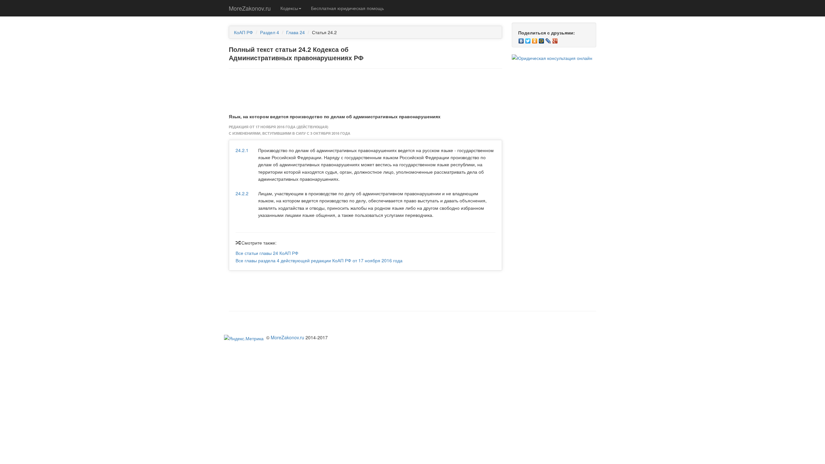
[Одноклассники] (534, 39)
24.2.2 (242, 193)
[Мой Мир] (541, 39)
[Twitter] (528, 39)
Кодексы (289, 8)
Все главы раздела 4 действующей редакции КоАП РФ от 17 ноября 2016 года (319, 260)
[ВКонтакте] (521, 39)
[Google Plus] (555, 39)
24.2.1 (242, 150)
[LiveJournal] (548, 39)
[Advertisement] (365, 89)
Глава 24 (295, 32)
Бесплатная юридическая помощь (347, 8)
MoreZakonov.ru (250, 8)
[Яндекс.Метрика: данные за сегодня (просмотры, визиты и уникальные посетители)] (244, 338)
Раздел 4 (269, 32)
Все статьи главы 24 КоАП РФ (267, 253)
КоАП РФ (243, 32)
